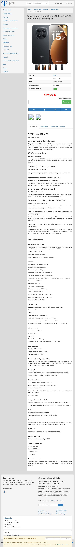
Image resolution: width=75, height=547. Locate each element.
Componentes (7, 13)
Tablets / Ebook (7, 46)
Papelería (5, 57)
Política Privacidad (43, 512)
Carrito (70, 3)
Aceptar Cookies (65, 538)
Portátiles (6, 17)
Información (44, 126)
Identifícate (59, 3)
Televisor (5, 24)
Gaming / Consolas (8, 35)
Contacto (41, 510)
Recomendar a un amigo (58, 126)
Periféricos (6, 42)
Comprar (66, 102)
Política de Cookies (62, 545)
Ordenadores (7, 10)
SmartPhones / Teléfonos (10, 21)
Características (33, 126)
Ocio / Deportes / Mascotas (11, 61)
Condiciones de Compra (45, 514)
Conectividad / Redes (9, 31)
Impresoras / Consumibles (10, 28)
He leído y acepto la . (51, 500)
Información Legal (61, 510)
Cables (5, 39)
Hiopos (5, 68)
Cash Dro (5, 71)
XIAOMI (55, 75)
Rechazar (56, 538)
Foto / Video (6, 50)
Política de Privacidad (43, 496)
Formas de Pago (61, 514)
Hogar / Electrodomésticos (10, 53)
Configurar (49, 538)
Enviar (60, 505)
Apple (4, 64)
